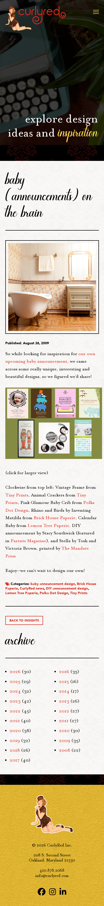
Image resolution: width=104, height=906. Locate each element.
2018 (15, 750)
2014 (64, 691)
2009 (64, 740)
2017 (15, 760)
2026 (15, 671)
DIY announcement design (67, 588)
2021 (15, 721)
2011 (63, 721)
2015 (64, 681)
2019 (15, 740)
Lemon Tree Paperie (21, 593)
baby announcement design (52, 584)
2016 (64, 671)
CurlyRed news (32, 588)
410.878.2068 (52, 870)
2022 (15, 711)
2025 (15, 681)
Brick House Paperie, (55, 518)
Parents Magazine (28, 541)
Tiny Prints (16, 495)
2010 (64, 731)
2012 (64, 711)
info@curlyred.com (52, 875)
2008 (64, 750)
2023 (15, 701)
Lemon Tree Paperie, (49, 525)
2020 (15, 731)
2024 (15, 691)
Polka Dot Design (54, 593)
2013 (64, 701)
